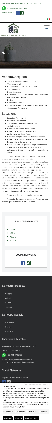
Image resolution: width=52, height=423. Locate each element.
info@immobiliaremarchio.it (14, 4)
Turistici (13, 240)
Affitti (12, 233)
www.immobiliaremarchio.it (23, 362)
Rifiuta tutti (18, 418)
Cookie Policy (8, 407)
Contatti (9, 331)
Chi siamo (9, 322)
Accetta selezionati (31, 418)
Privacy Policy (20, 407)
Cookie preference (30, 404)
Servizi (8, 327)
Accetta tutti (8, 418)
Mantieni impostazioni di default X (37, 385)
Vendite (13, 229)
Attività (13, 237)
